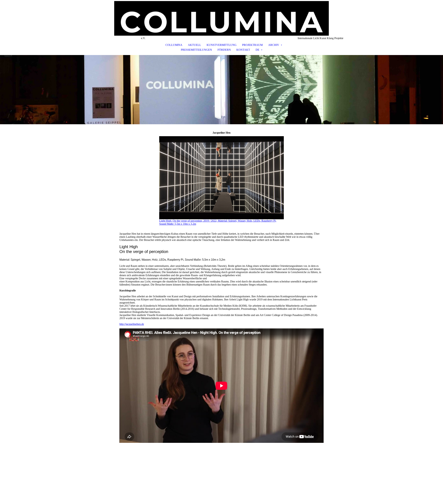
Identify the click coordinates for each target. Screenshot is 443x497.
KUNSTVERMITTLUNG (222, 44)
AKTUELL (194, 44)
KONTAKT (243, 49)
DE (257, 49)
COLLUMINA (173, 44)
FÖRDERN (224, 49)
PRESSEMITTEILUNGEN (196, 49)
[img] (221, 18)
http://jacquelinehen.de (131, 324)
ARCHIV (273, 44)
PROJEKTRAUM (252, 44)
